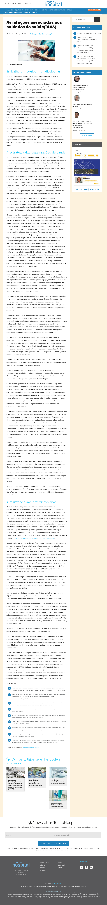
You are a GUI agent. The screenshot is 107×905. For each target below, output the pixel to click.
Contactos (61, 867)
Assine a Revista (93, 9)
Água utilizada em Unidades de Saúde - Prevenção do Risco (57, 804)
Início (9, 4)
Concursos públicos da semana (89, 33)
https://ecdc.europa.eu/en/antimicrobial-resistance (33, 538)
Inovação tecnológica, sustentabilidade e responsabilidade (80, 87)
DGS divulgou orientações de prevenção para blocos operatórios (35, 782)
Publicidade (61, 865)
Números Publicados (23, 4)
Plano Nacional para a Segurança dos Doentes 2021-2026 (88, 39)
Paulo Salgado (77, 92)
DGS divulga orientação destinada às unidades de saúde (58, 781)
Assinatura (61, 862)
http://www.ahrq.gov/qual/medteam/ (24, 698)
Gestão (44, 10)
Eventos (43, 870)
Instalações (9, 10)
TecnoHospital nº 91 (31, 748)
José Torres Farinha (79, 130)
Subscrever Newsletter (53, 844)
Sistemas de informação (57, 10)
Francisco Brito (77, 109)
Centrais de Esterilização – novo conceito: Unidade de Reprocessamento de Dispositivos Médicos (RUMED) (15, 784)
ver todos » (87, 135)
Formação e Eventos (30, 12)
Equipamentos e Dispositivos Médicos (27, 10)
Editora (42, 865)
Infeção (69, 10)
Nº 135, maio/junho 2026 (87, 189)
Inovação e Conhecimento (13, 12)
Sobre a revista (45, 862)
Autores (42, 867)
